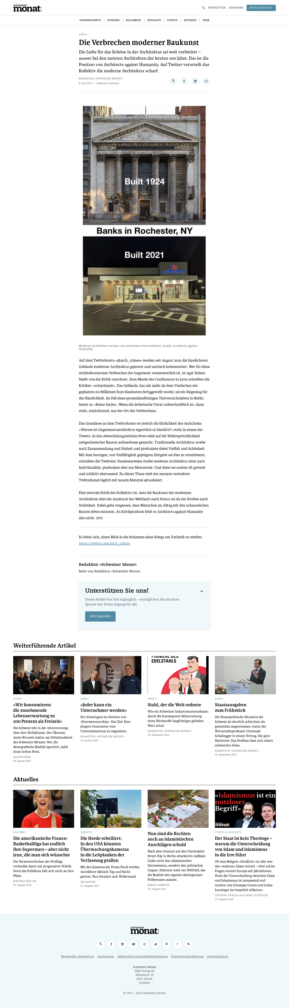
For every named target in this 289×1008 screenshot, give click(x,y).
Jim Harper (88, 882)
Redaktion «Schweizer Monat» (101, 79)
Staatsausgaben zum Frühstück (231, 707)
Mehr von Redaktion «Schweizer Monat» (110, 571)
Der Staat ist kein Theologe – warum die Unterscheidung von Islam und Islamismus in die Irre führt (243, 847)
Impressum (105, 956)
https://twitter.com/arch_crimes (104, 543)
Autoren (190, 20)
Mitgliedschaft (261, 8)
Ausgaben (236, 8)
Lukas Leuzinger (256, 895)
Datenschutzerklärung (187, 956)
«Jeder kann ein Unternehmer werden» (103, 707)
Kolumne (19, 832)
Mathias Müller (24, 881)
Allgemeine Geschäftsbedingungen (142, 956)
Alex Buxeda (22, 757)
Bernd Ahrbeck (158, 885)
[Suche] (203, 7)
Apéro (83, 34)
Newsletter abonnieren (77, 956)
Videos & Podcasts (228, 832)
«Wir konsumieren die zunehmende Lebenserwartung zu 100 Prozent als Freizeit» (37, 713)
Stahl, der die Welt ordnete (174, 705)
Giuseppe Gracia (226, 895)
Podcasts (154, 20)
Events (172, 20)
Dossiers (113, 20)
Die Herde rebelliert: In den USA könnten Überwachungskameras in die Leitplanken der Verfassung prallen (104, 849)
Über (206, 20)
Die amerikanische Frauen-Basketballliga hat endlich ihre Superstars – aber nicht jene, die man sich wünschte (41, 847)
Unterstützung (217, 956)
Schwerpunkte (90, 20)
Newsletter (217, 8)
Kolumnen (133, 20)
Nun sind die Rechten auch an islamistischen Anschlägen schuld (171, 839)
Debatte (86, 832)
